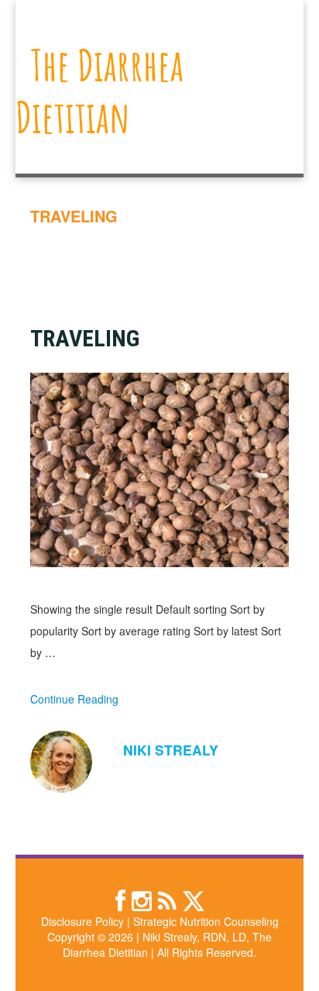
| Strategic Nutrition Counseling (203, 921)
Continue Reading (74, 699)
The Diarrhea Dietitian (99, 90)
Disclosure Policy (82, 921)
